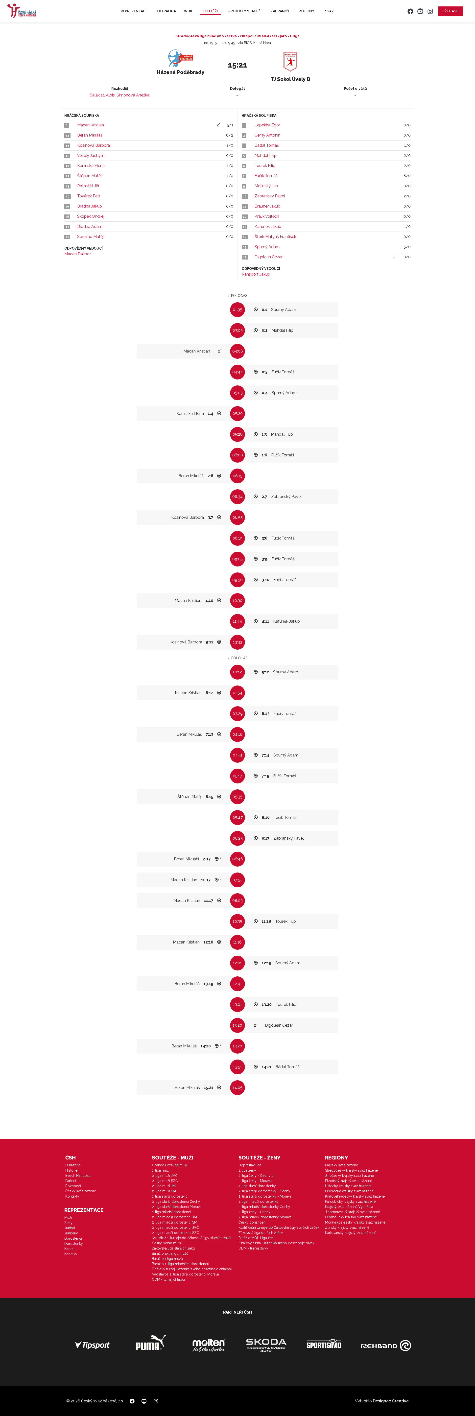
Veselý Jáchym (90, 155)
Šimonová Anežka (133, 95)
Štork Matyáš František (275, 236)
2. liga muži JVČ (165, 1176)
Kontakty (72, 1196)
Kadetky (70, 1254)
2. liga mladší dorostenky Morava (264, 1217)
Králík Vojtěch (267, 216)
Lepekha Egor (267, 125)
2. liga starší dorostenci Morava (176, 1207)
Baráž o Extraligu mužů (170, 1253)
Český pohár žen (251, 1222)
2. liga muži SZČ (165, 1181)
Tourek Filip (265, 165)
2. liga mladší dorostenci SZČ (175, 1233)
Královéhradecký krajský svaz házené (355, 1196)
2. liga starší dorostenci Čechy (176, 1202)
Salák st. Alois (102, 95)
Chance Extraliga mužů (170, 1165)
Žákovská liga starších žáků (173, 1248)
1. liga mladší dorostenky (258, 1202)
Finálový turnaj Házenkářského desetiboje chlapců (192, 1269)
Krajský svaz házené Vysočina (349, 1207)
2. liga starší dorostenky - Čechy (264, 1191)
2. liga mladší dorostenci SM (174, 1222)
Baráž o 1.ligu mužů (167, 1259)
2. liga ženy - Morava (255, 1181)
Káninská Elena (91, 165)
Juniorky (71, 1233)
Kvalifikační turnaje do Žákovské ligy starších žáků (191, 1238)
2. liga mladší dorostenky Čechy (264, 1207)
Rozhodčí (73, 1186)
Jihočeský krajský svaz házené (349, 1176)
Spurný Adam (267, 246)
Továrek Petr (88, 196)
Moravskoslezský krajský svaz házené (355, 1222)
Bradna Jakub (89, 206)
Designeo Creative (391, 1401)
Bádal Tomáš (267, 145)
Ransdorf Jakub (256, 274)
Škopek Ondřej (90, 216)
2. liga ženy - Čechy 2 (255, 1212)
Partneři (71, 1181)
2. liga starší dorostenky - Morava (264, 1196)
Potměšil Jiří (88, 186)
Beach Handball (78, 1176)
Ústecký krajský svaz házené (348, 1186)
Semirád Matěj (90, 236)
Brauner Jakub (267, 206)
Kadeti (69, 1249)
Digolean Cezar (269, 257)
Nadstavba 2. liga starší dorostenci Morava (185, 1274)
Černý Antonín (267, 135)
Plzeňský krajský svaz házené (348, 1181)
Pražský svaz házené (341, 1165)
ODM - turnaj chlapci (168, 1279)
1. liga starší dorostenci (170, 1196)
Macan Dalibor (77, 254)
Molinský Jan (266, 186)
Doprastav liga (249, 1165)
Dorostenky (73, 1244)
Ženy (68, 1223)
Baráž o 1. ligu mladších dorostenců (180, 1264)
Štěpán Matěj (89, 175)
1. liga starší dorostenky (257, 1186)
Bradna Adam (89, 226)
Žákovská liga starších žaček (260, 1233)
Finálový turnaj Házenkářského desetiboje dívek (276, 1243)
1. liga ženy (247, 1170)
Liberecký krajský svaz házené (349, 1191)
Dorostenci (73, 1238)
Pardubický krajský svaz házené (350, 1202)
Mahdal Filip (266, 155)
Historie (71, 1170)
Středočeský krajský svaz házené (351, 1170)
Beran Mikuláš (89, 135)
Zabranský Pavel (270, 196)
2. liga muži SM (164, 1191)
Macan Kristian (90, 125)
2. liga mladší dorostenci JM (174, 1217)
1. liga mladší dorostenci (171, 1212)
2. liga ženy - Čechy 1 (255, 1176)
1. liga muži (160, 1170)
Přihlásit (450, 11)
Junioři (69, 1228)
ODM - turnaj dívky (253, 1248)
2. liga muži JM (164, 1186)
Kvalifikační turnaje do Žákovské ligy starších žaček (278, 1227)
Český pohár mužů (167, 1243)
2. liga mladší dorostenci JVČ (175, 1227)
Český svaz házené (80, 1191)
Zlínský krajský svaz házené (347, 1227)
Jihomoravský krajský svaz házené (352, 1212)
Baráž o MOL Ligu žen (256, 1238)
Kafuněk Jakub (268, 226)
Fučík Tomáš (266, 175)
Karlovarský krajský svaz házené (350, 1233)
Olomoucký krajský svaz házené (351, 1217)
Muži (68, 1218)
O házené (73, 1165)
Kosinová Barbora (93, 145)
